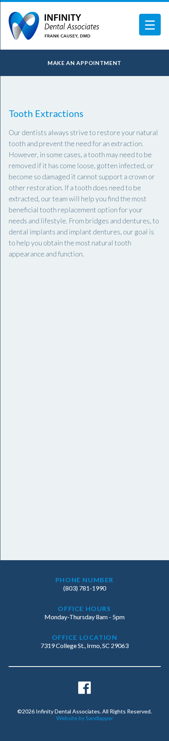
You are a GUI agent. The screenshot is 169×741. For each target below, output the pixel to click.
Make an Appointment (84, 62)
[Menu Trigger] (150, 24)
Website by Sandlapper (84, 718)
